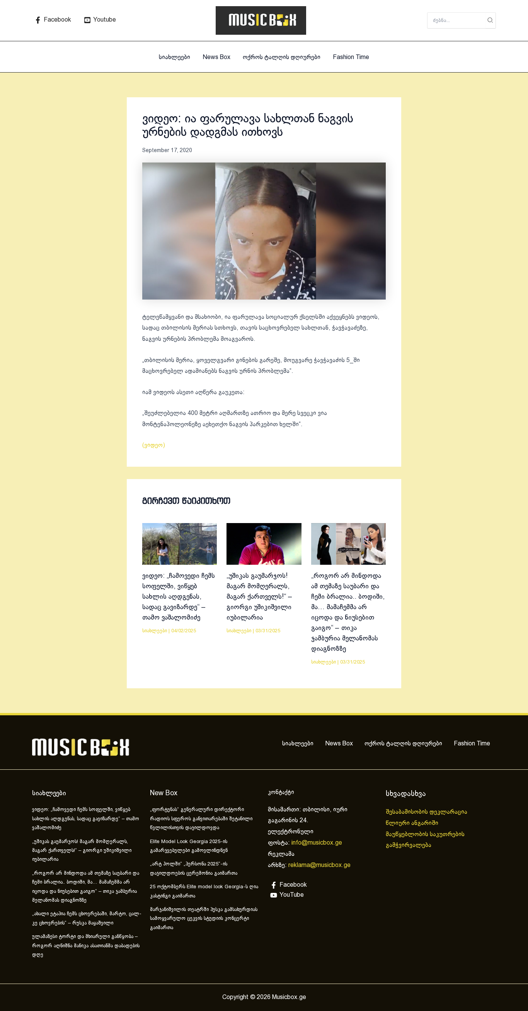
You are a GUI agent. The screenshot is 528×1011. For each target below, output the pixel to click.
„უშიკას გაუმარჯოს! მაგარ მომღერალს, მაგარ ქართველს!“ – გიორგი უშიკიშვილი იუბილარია (259, 597)
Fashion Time (351, 57)
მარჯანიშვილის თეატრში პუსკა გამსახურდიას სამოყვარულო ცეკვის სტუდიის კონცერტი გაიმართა (203, 919)
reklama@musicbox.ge (319, 865)
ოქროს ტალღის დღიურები (281, 57)
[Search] (490, 20)
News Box (216, 57)
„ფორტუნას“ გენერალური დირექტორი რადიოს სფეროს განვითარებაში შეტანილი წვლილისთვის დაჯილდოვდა (201, 819)
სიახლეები (174, 57)
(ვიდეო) (153, 445)
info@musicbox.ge (316, 843)
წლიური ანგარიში (413, 823)
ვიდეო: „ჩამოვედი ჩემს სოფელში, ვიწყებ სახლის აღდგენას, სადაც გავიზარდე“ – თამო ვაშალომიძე (178, 597)
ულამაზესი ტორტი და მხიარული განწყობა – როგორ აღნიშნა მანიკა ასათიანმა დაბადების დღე (86, 946)
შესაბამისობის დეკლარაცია (427, 812)
